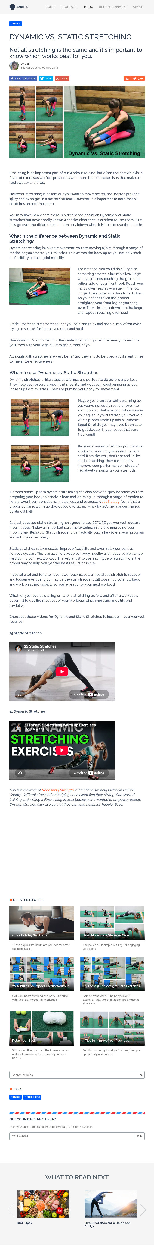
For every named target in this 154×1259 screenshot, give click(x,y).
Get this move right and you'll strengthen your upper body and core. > (112, 1052)
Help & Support (113, 7)
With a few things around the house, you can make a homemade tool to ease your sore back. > (40, 1054)
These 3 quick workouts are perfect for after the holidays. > (40, 946)
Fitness (15, 1097)
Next (143, 1209)
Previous (11, 1209)
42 (127, 78)
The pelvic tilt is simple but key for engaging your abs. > (111, 946)
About (138, 7)
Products (69, 7)
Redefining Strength (58, 790)
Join (139, 1136)
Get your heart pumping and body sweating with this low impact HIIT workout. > (40, 997)
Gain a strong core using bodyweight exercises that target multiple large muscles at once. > (111, 999)
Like (140, 78)
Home (50, 7)
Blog (88, 7)
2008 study (110, 502)
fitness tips (32, 1097)
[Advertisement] (32, 863)
